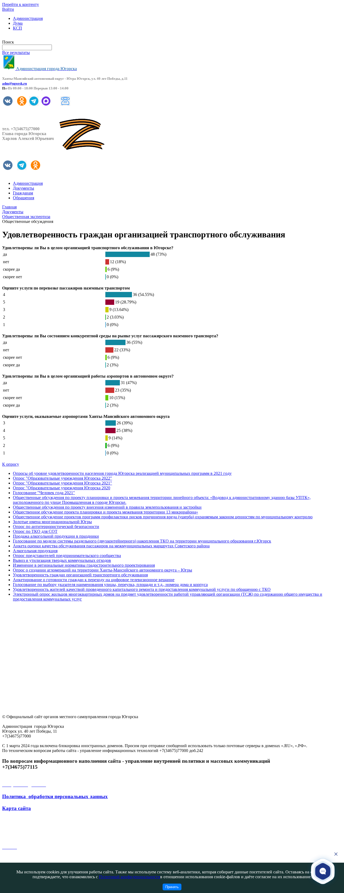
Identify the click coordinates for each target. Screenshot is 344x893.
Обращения (23, 198)
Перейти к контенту (20, 4)
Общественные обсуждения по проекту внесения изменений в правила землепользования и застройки (107, 507)
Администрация (28, 18)
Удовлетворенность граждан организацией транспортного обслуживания (80, 575)
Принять (172, 887)
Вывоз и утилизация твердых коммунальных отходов (62, 560)
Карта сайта (16, 808)
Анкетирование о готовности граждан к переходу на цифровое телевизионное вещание (93, 579)
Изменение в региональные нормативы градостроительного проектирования (84, 565)
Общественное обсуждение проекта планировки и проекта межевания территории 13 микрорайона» (105, 512)
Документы (23, 188)
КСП (17, 28)
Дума (18, 23)
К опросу (10, 464)
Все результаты (16, 52)
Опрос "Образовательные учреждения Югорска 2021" (62, 483)
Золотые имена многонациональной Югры (52, 521)
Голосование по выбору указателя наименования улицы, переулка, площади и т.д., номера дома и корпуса (110, 584)
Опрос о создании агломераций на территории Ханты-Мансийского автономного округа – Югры (102, 570)
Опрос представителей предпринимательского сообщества (67, 555)
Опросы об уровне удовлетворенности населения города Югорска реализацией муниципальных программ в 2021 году (122, 473)
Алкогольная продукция (35, 550)
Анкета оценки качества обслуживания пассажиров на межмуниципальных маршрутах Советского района (111, 546)
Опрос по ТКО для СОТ (35, 531)
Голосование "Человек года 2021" (44, 492)
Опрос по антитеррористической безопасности (56, 526)
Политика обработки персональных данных (55, 796)
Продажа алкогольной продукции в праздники (56, 536)
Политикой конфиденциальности (129, 876)
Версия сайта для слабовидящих (31, 37)
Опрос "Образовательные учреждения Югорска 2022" (62, 478)
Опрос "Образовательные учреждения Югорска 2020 (61, 488)
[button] (323, 871)
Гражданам (23, 193)
